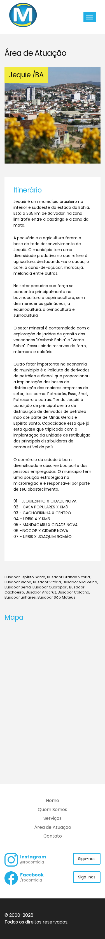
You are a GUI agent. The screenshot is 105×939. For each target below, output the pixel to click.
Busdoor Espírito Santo (24, 577)
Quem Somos (52, 809)
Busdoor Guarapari (49, 587)
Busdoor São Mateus (56, 597)
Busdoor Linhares (20, 597)
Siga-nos (86, 859)
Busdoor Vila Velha (80, 582)
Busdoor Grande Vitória (68, 577)
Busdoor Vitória (47, 582)
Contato (52, 836)
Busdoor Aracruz (41, 592)
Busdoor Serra (17, 587)
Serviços (52, 818)
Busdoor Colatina (73, 592)
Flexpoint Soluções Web (97, 922)
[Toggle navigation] (89, 17)
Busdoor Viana (17, 582)
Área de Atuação (52, 827)
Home (52, 800)
